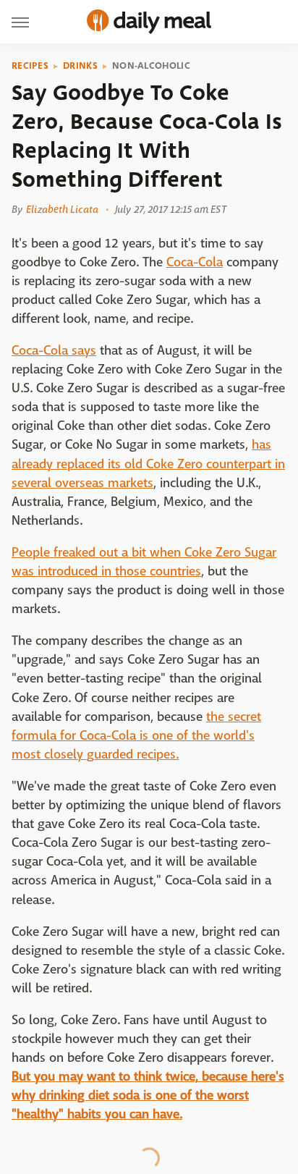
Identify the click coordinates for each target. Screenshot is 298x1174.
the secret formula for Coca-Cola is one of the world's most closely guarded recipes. (136, 736)
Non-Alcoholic (151, 66)
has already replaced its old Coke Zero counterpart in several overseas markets (148, 463)
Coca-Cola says (54, 350)
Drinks (80, 66)
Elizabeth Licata (62, 209)
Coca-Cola (194, 262)
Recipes (30, 66)
